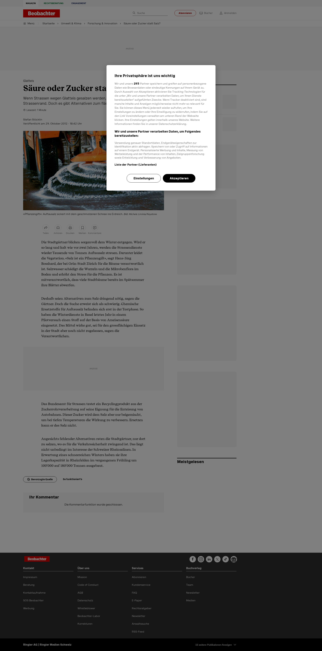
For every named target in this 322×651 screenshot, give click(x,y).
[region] (161, 128)
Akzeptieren (179, 178)
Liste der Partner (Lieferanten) (136, 164)
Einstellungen (143, 178)
